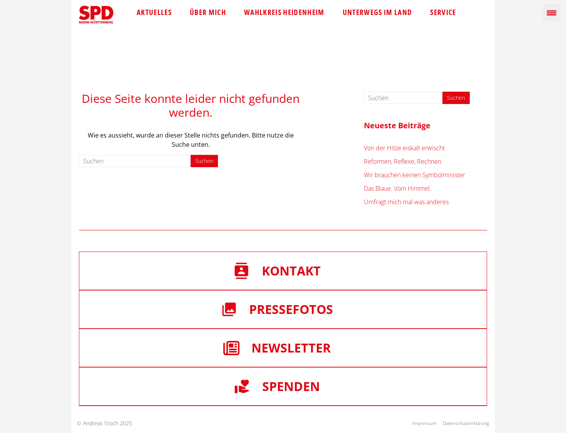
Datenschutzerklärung (466, 423)
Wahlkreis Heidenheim (284, 12)
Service (443, 12)
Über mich (208, 12)
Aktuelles (154, 12)
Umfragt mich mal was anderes (406, 202)
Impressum (424, 423)
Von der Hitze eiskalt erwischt (404, 148)
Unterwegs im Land (377, 12)
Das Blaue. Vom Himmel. (397, 188)
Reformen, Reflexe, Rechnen (402, 161)
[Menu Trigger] (551, 12)
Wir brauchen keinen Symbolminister (414, 175)
